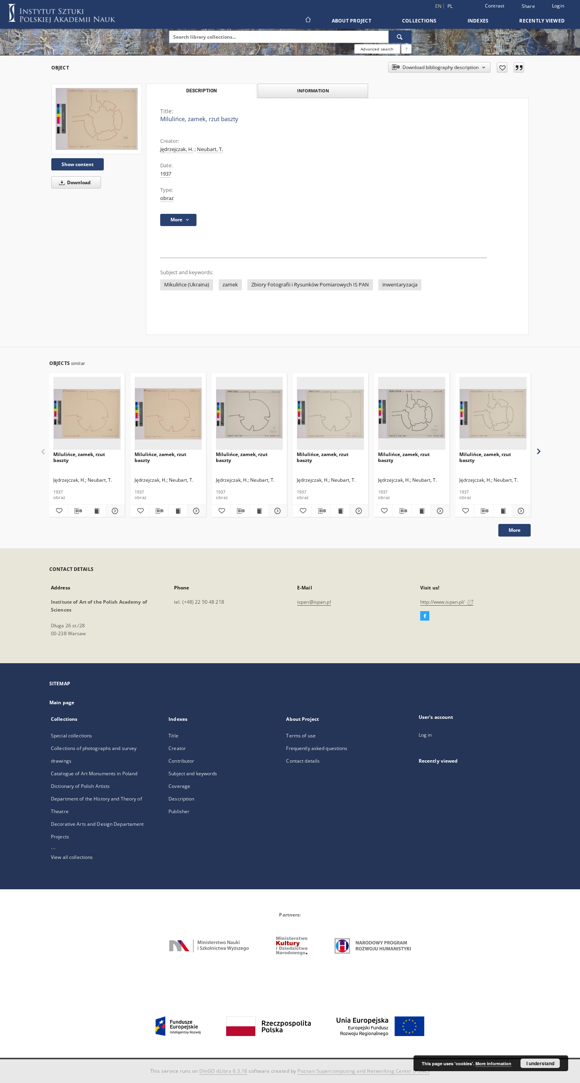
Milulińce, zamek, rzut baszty (79, 457)
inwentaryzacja (399, 284)
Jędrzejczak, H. (176, 149)
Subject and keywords (192, 773)
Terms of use (300, 735)
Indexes (478, 20)
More (514, 530)
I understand (540, 1063)
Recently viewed (542, 20)
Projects (60, 836)
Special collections (71, 735)
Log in (425, 734)
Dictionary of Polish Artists (80, 786)
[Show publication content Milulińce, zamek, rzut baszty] (96, 511)
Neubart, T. (210, 149)
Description (181, 798)
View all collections (72, 857)
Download (78, 182)
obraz (167, 198)
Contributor (181, 761)
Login (558, 5)
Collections (419, 20)
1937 (165, 173)
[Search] (400, 36)
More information (493, 1063)
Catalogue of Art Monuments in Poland (94, 773)
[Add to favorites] (502, 67)
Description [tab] (201, 91)
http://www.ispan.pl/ (443, 602)
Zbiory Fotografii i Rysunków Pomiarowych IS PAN (310, 284)
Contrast (495, 5)
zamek (230, 284)
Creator (177, 748)
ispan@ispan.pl (314, 602)
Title (173, 735)
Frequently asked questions (316, 748)
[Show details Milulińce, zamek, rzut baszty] (114, 511)
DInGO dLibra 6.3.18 (223, 1071)
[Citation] (519, 67)
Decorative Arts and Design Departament (97, 824)
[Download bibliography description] (77, 511)
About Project (351, 20)
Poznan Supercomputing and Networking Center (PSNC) (363, 1071)
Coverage (179, 786)
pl (450, 6)
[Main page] (307, 20)
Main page (61, 702)
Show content (78, 164)
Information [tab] (313, 91)
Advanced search (377, 49)
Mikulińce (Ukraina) (186, 284)
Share (528, 6)
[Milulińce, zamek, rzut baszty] (97, 119)
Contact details (303, 761)
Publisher (178, 811)
